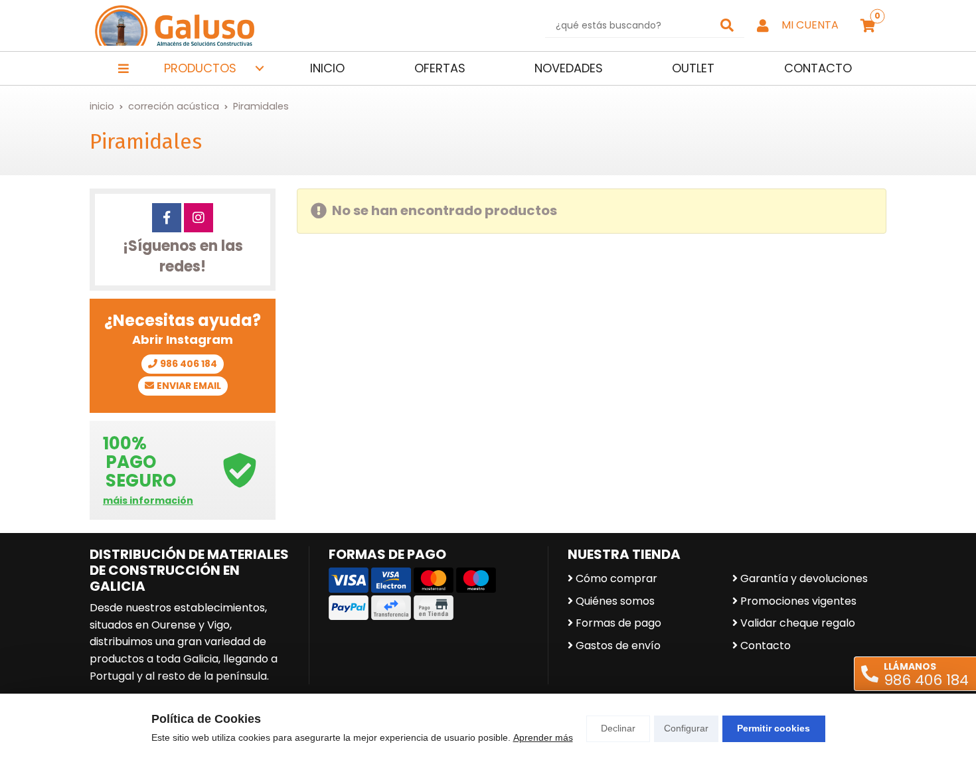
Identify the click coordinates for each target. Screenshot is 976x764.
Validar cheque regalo (797, 623)
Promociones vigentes (798, 601)
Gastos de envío (618, 645)
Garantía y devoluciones (804, 578)
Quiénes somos (615, 601)
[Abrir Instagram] (198, 217)
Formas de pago (618, 623)
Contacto (765, 645)
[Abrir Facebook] (166, 217)
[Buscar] (727, 26)
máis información (148, 500)
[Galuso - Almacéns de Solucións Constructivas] (174, 25)
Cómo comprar (616, 578)
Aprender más (543, 737)
